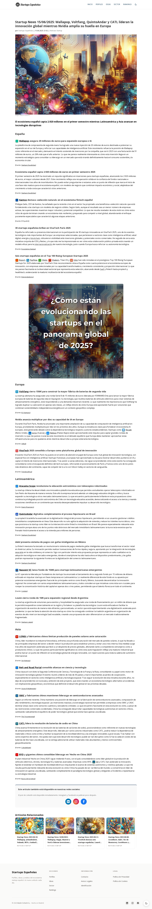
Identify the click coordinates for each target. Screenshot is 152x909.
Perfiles (52, 877)
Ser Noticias (25, 660)
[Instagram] (76, 802)
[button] (136, 6)
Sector (51, 885)
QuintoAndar (26, 514)
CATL (22, 723)
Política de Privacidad (121, 877)
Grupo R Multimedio (28, 689)
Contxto (24, 591)
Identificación (86, 885)
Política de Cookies (120, 881)
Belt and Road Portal (30, 667)
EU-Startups (25, 413)
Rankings (52, 890)
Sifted (23, 444)
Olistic (44, 260)
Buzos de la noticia (28, 779)
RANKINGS (127, 4)
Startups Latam (26, 622)
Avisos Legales (87, 881)
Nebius (53, 433)
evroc (34, 433)
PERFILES (99, 4)
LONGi (22, 636)
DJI (97, 762)
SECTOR (117, 4)
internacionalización (43, 244)
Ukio (76, 260)
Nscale (129, 430)
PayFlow (33, 260)
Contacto (84, 877)
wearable (19, 552)
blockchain (35, 238)
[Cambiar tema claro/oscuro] (146, 903)
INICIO (90, 4)
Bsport (22, 260)
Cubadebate (26, 748)
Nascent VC (25, 569)
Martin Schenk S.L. (23, 903)
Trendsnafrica (26, 472)
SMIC (21, 695)
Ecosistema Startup (28, 249)
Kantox (23, 199)
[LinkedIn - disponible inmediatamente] (68, 802)
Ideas (51, 881)
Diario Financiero (27, 507)
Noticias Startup (56, 30)
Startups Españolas (25, 30)
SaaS (102, 269)
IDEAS (108, 4)
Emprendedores (27, 277)
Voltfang (24, 391)
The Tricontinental (27, 717)
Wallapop (24, 140)
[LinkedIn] (127, 903)
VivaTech (24, 450)
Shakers (55, 260)
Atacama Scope (27, 486)
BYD (21, 754)
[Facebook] (84, 802)
